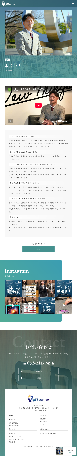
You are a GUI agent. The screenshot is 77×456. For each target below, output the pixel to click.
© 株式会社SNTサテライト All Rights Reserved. (38, 446)
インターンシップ (15, 436)
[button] (38, 249)
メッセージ (43, 421)
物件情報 (12, 429)
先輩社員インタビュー (16, 439)
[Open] (13, 288)
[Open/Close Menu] (73, 3)
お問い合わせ (44, 429)
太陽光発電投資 (14, 425)
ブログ (42, 425)
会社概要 (43, 418)
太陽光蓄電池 (13, 423)
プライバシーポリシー (48, 433)
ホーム (11, 415)
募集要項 (12, 442)
